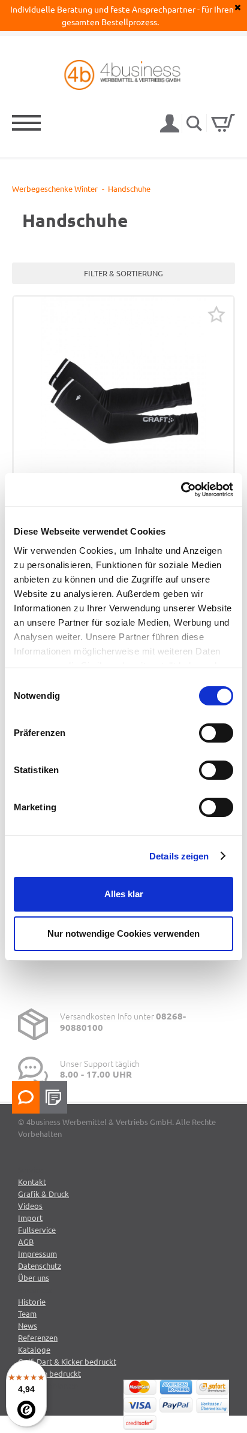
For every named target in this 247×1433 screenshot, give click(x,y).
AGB (26, 1241)
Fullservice (37, 1229)
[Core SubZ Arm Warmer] (123, 406)
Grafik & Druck (43, 1193)
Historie (32, 1301)
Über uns (33, 1277)
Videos (30, 1205)
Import (30, 1217)
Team (27, 1313)
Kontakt (32, 1181)
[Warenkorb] (223, 123)
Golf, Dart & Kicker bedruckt (67, 1361)
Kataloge (34, 1349)
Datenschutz (39, 1265)
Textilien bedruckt (49, 1373)
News (27, 1325)
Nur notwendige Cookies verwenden (123, 933)
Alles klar (123, 894)
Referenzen (38, 1337)
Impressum (37, 1253)
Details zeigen (179, 856)
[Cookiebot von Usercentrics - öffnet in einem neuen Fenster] (180, 489)
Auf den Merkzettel (216, 314)
